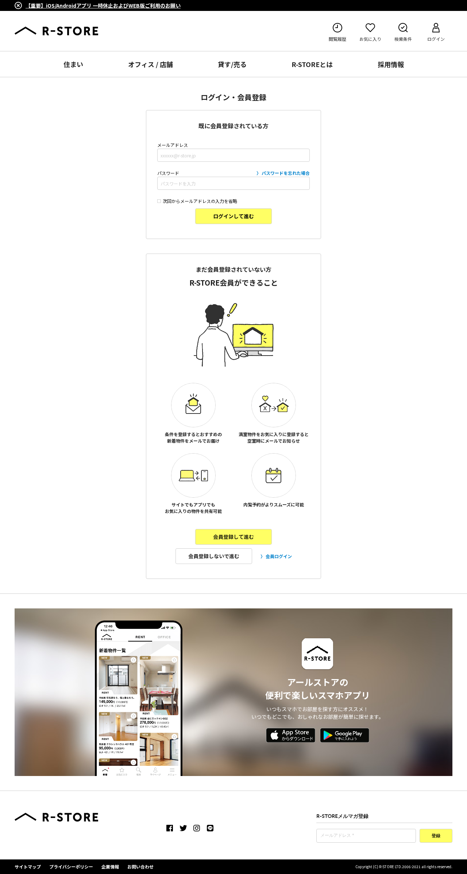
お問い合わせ (140, 866)
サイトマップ (28, 866)
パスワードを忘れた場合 (286, 173)
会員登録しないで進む (213, 556)
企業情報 (110, 866)
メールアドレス (172, 145)
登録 (436, 836)
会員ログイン (279, 556)
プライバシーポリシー (71, 866)
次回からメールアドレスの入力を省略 (200, 201)
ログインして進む (233, 216)
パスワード (233, 173)
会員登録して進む (233, 536)
